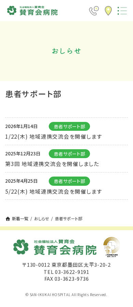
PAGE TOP (123, 290)
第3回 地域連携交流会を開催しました (52, 163)
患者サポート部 (69, 126)
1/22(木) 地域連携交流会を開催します (53, 136)
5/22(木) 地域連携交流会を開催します (53, 191)
